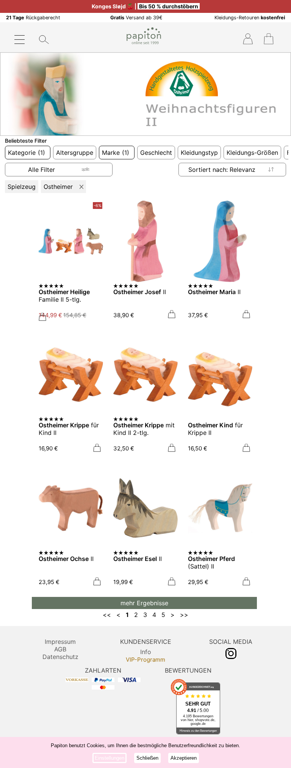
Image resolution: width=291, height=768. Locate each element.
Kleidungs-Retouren (249, 17)
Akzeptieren (184, 758)
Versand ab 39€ (136, 17)
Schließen (147, 758)
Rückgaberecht (33, 17)
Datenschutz (60, 657)
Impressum (60, 641)
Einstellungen (109, 758)
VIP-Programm (145, 659)
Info (145, 652)
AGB (60, 649)
